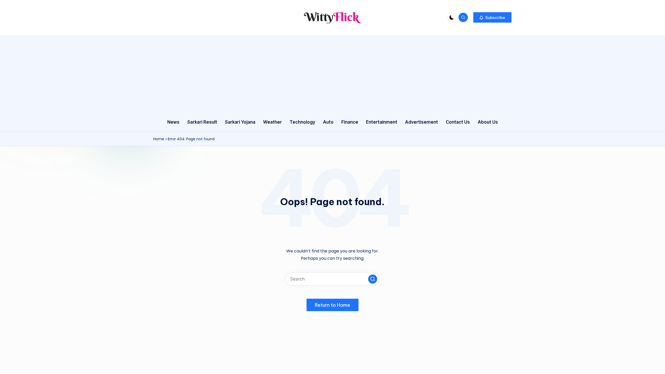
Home (158, 139)
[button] (492, 17)
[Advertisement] (332, 74)
